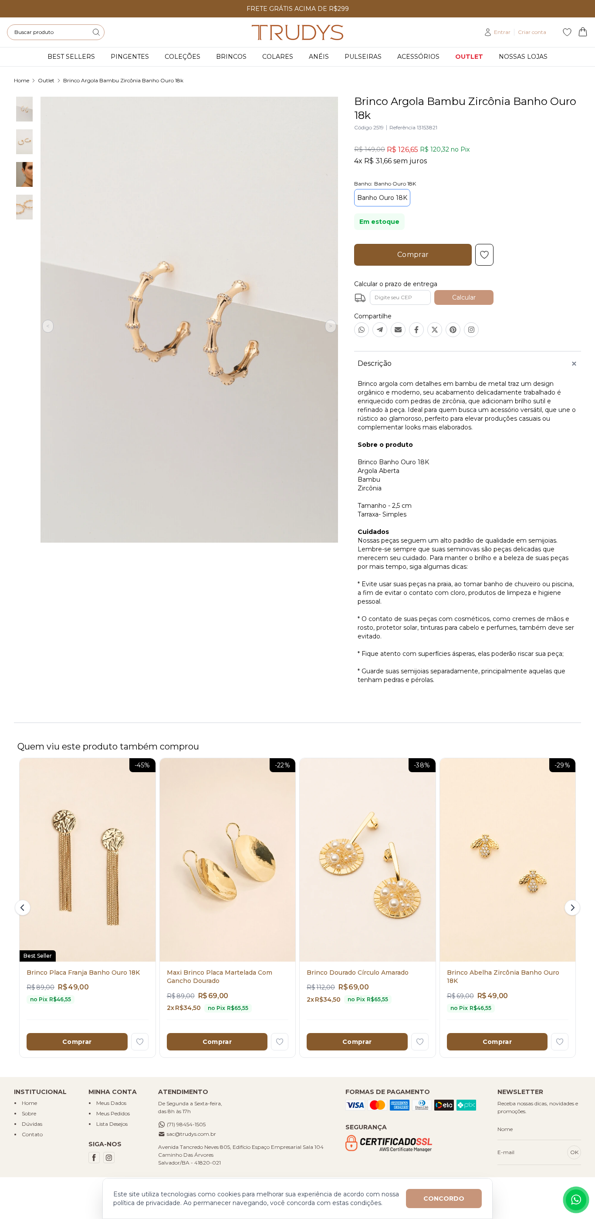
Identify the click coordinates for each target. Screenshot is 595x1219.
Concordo (443, 1198)
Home (21, 80)
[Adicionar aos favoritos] (140, 1041)
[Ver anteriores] (24, 907)
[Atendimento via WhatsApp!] (576, 1199)
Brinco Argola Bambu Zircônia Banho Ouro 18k (123, 80)
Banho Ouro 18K (382, 198)
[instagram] (109, 1157)
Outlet (46, 80)
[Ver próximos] (571, 907)
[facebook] (94, 1157)
